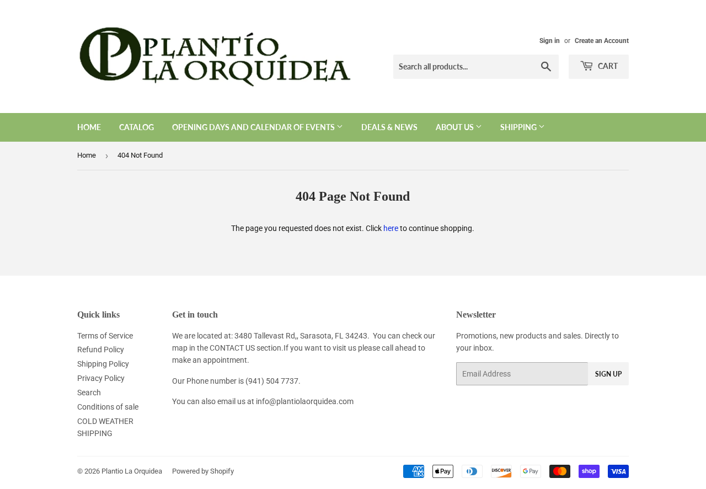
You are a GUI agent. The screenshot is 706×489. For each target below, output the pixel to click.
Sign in (549, 41)
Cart (607, 66)
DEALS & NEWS (389, 127)
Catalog (136, 127)
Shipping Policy (103, 363)
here (390, 228)
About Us (455, 127)
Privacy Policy (101, 378)
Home (89, 127)
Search (89, 392)
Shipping (519, 127)
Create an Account (602, 41)
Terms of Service (105, 335)
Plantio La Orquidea (131, 471)
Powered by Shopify (203, 471)
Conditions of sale (107, 406)
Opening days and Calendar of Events (254, 127)
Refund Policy (100, 349)
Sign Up (608, 374)
